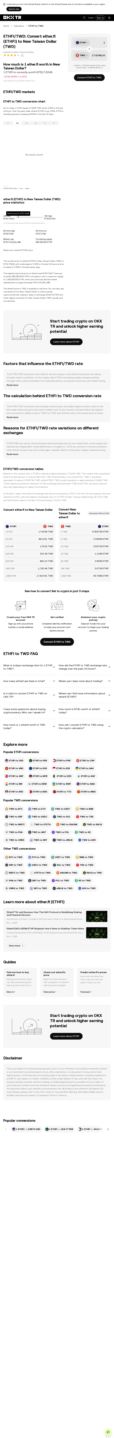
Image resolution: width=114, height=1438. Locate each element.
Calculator (19, 26)
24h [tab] (17, 123)
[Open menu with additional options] (109, 17)
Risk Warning (70, 1092)
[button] (84, 17)
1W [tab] (26, 123)
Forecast (85, 992)
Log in (91, 18)
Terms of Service (57, 1095)
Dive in (10, 992)
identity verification (62, 623)
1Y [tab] (45, 123)
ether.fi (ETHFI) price (23, 250)
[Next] (108, 1129)
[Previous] (6, 1129)
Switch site (14, 9)
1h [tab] (8, 123)
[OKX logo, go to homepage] (12, 17)
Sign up (100, 18)
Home (6, 26)
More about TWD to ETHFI (99, 513)
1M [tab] (35, 123)
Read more (12, 385)
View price (49, 992)
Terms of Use (52, 1092)
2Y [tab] (54, 123)
